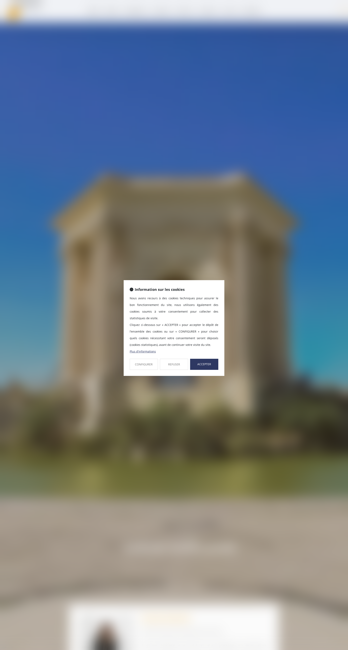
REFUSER (174, 364)
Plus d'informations (143, 351)
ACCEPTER (204, 364)
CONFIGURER (144, 364)
